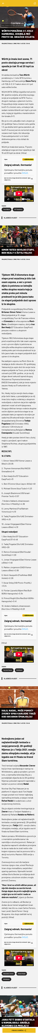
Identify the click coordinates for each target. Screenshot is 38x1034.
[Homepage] (35, 3)
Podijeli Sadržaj (18, 1030)
